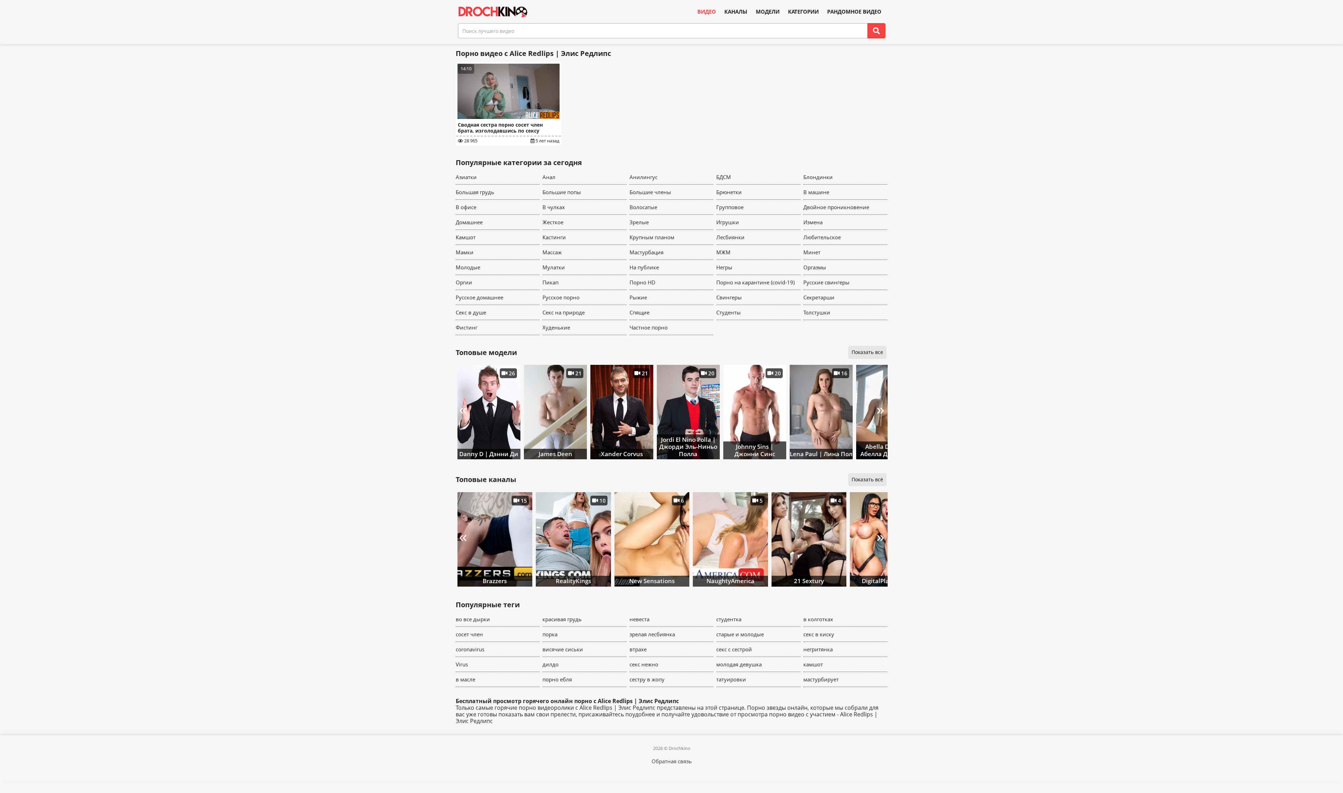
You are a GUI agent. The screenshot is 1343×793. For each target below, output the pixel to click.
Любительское (822, 237)
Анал (548, 177)
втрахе (638, 649)
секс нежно (644, 664)
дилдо (550, 664)
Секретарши (818, 297)
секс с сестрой (734, 649)
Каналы (735, 11)
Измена (813, 222)
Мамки (465, 252)
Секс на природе (563, 312)
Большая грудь (475, 192)
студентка (728, 619)
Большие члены (650, 192)
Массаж (552, 252)
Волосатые (643, 207)
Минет (811, 252)
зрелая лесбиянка (652, 634)
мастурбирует (821, 679)
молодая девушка (739, 664)
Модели (768, 11)
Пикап (550, 282)
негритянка (818, 649)
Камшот (466, 237)
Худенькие (556, 327)
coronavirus (470, 649)
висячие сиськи (562, 649)
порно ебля (557, 679)
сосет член (469, 634)
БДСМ (723, 177)
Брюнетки (729, 192)
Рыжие (638, 297)
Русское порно (561, 297)
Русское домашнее (479, 297)
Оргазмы (814, 267)
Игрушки (727, 222)
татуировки (731, 679)
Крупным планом (652, 237)
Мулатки (553, 267)
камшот (813, 664)
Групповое (730, 207)
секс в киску (818, 634)
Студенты (728, 312)
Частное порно (649, 327)
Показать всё (867, 479)
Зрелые (639, 222)
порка (549, 634)
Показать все (867, 352)
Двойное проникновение (836, 207)
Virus (462, 664)
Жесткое (552, 222)
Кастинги (554, 237)
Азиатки (466, 177)
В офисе (466, 207)
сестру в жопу (647, 679)
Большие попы (561, 192)
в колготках (818, 619)
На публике (644, 267)
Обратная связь (672, 761)
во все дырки (473, 619)
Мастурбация (646, 252)
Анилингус (644, 177)
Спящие (639, 312)
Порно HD (642, 282)
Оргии (464, 282)
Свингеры (729, 297)
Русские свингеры (826, 282)
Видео (706, 11)
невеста (639, 619)
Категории (803, 11)
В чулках (553, 207)
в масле (465, 679)
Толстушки (816, 312)
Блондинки (818, 177)
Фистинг (466, 327)
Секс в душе (471, 312)
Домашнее (469, 222)
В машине (816, 192)
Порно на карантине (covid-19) (755, 282)
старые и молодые (740, 634)
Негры (724, 267)
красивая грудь (562, 619)
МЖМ (723, 252)
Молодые (468, 267)
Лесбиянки (730, 237)
